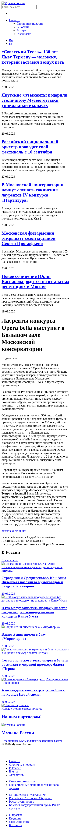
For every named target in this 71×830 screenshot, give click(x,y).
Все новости (10, 560)
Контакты (15, 825)
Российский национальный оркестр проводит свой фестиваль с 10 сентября (30, 146)
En (10, 43)
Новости (14, 20)
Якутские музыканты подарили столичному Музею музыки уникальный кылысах (34, 100)
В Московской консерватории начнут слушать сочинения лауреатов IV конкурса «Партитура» (32, 192)
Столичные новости (30, 23)
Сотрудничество (19, 821)
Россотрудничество (21, 801)
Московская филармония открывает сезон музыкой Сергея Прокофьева (28, 238)
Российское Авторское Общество (30, 798)
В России (23, 27)
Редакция (15, 818)
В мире (21, 30)
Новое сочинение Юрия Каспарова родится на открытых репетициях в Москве (35, 281)
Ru (11, 40)
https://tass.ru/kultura (14, 530)
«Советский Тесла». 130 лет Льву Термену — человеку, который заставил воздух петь (33, 57)
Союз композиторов (22, 781)
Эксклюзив (24, 33)
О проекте (15, 814)
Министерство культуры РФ (27, 794)
